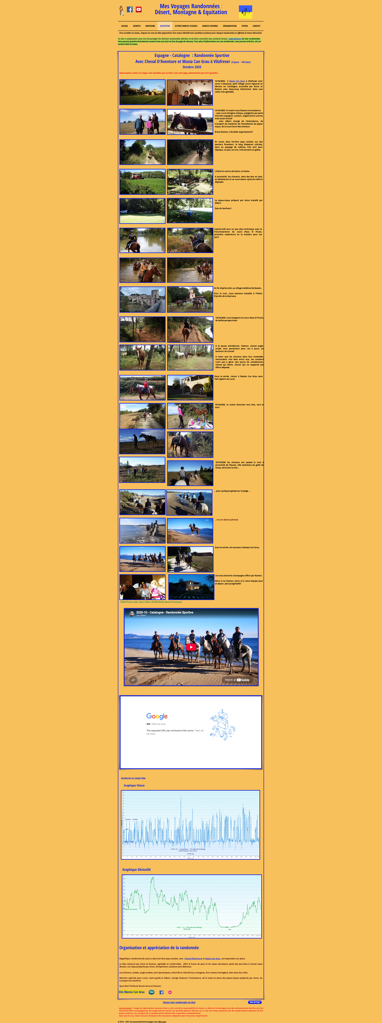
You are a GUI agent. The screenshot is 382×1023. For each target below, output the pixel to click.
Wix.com (162, 1021)
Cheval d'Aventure (193, 958)
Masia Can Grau (237, 81)
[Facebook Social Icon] (130, 9)
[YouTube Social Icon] (139, 9)
